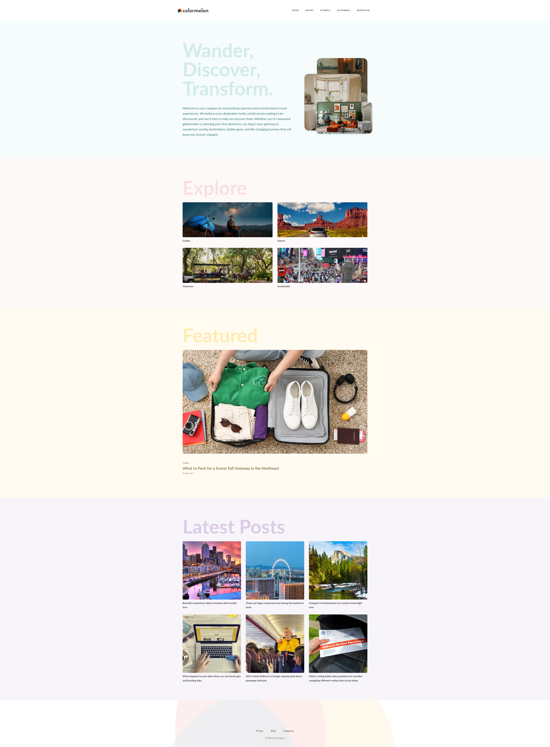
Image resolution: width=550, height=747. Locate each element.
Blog (273, 731)
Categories (288, 731)
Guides (295, 10)
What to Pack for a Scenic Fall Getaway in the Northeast (231, 468)
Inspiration (363, 10)
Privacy (259, 731)
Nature (310, 10)
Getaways (325, 10)
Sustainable (343, 10)
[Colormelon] (193, 10)
